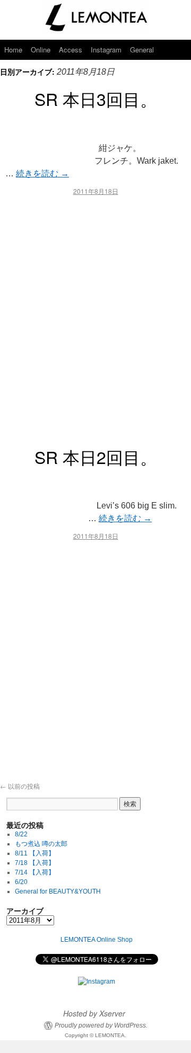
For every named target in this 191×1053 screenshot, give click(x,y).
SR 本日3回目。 (95, 98)
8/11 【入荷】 (35, 853)
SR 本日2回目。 (95, 456)
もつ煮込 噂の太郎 (41, 843)
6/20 (21, 882)
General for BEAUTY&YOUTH (58, 891)
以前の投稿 (20, 785)
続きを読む (42, 173)
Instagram (106, 49)
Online (40, 49)
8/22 (21, 834)
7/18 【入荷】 (35, 863)
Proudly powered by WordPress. (101, 1025)
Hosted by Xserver (94, 1013)
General (142, 49)
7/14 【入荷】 (35, 872)
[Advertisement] (95, 316)
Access (70, 49)
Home (13, 49)
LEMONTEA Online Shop (96, 939)
